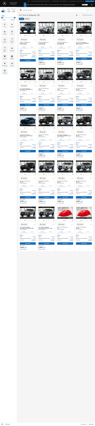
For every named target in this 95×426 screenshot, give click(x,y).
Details (31, 46)
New (25, 4)
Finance (50, 4)
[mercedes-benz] (4, 3)
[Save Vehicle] (35, 40)
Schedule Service (90, 1)
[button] (91, 5)
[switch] (3, 10)
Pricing (23, 46)
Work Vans (32, 4)
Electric (28, 4)
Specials (42, 4)
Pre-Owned (37, 4)
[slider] (2, 17)
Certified (8, 9)
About (61, 4)
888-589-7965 (65, 1)
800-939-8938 (56, 1)
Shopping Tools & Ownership (69, 4)
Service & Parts (56, 4)
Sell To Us (47, 4)
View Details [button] (28, 60)
